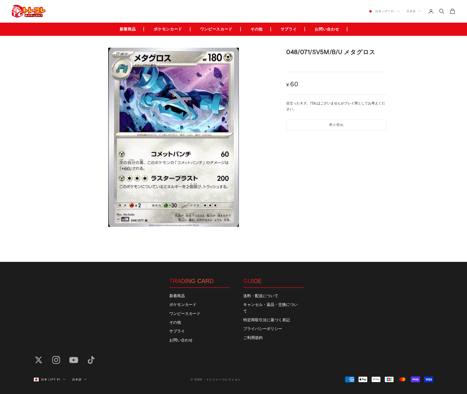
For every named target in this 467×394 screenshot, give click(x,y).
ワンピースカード (216, 29)
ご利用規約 (253, 337)
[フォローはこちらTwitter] (39, 360)
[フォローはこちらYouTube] (74, 360)
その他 (257, 29)
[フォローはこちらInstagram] (56, 360)
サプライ (289, 29)
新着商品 (128, 29)
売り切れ (336, 125)
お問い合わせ (327, 29)
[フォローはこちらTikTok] (91, 360)
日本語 (411, 11)
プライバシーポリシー (262, 328)
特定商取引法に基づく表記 (266, 320)
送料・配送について (260, 296)
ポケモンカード (168, 29)
